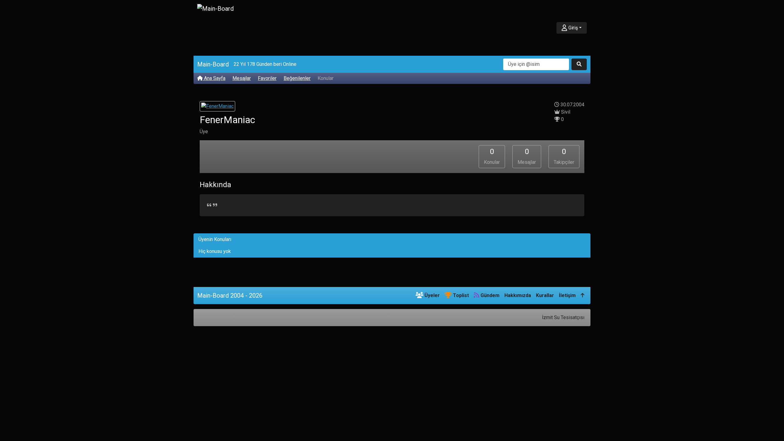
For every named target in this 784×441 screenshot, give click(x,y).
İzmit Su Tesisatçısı (563, 317)
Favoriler (267, 78)
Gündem (489, 295)
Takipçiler (564, 156)
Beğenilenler (297, 78)
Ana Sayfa (214, 78)
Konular (492, 156)
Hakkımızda (517, 295)
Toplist (460, 295)
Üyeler (431, 295)
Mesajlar (241, 78)
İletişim (567, 295)
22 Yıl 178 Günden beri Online (265, 64)
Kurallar (545, 295)
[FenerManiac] (217, 107)
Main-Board (213, 64)
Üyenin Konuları (214, 239)
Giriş (572, 28)
